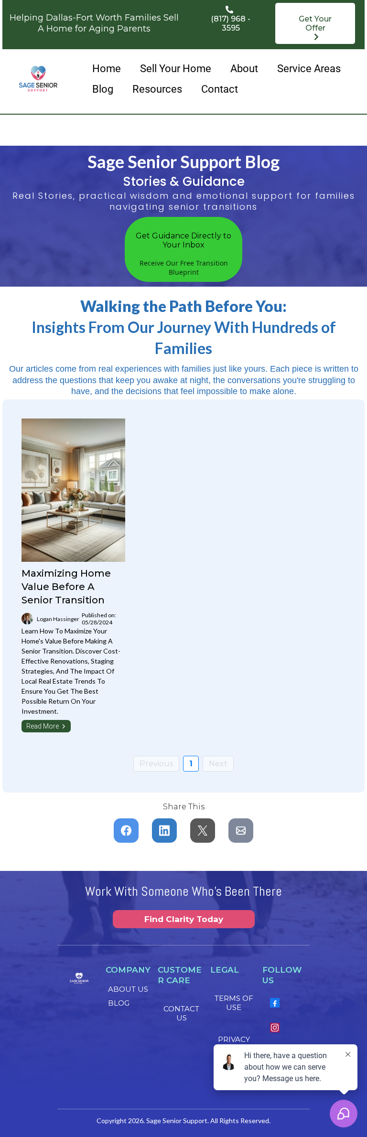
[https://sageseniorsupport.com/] (38, 79)
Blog (102, 89)
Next (218, 763)
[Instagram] (274, 1027)
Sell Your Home (175, 69)
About (244, 69)
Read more (42, 726)
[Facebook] (274, 1002)
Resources (157, 89)
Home (106, 69)
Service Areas (309, 69)
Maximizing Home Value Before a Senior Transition (66, 587)
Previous (156, 763)
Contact (219, 89)
